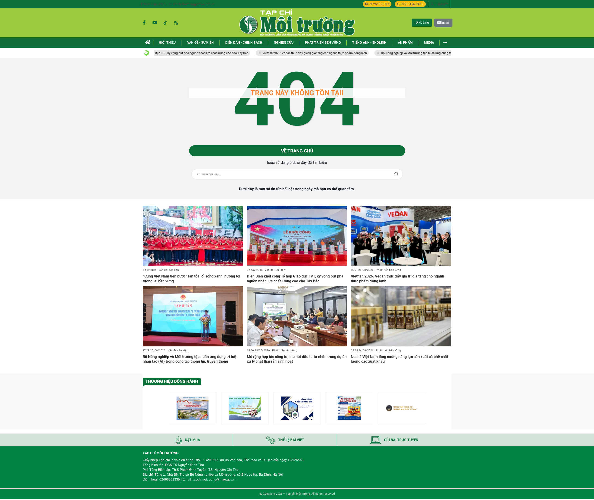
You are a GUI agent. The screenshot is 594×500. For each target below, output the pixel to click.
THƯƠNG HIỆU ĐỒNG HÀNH (171, 381)
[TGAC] (401, 408)
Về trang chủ (297, 151)
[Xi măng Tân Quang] (297, 408)
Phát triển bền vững (388, 269)
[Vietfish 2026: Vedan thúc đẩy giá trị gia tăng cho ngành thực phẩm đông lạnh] (401, 236)
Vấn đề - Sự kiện (168, 269)
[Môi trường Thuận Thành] (245, 408)
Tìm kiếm (396, 174)
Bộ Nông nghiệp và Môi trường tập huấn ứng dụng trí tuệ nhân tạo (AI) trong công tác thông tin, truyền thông (432, 53)
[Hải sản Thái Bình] (349, 408)
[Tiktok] (165, 22)
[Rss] (176, 22)
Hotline (423, 22)
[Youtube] (154, 22)
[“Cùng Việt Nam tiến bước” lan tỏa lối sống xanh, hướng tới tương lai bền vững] (193, 236)
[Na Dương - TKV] (192, 408)
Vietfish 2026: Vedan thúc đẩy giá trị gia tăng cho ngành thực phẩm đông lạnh (293, 53)
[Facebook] (144, 22)
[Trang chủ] (148, 42)
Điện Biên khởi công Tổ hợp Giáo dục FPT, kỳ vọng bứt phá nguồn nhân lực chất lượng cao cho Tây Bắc (157, 53)
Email (445, 22)
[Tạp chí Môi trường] (297, 22)
